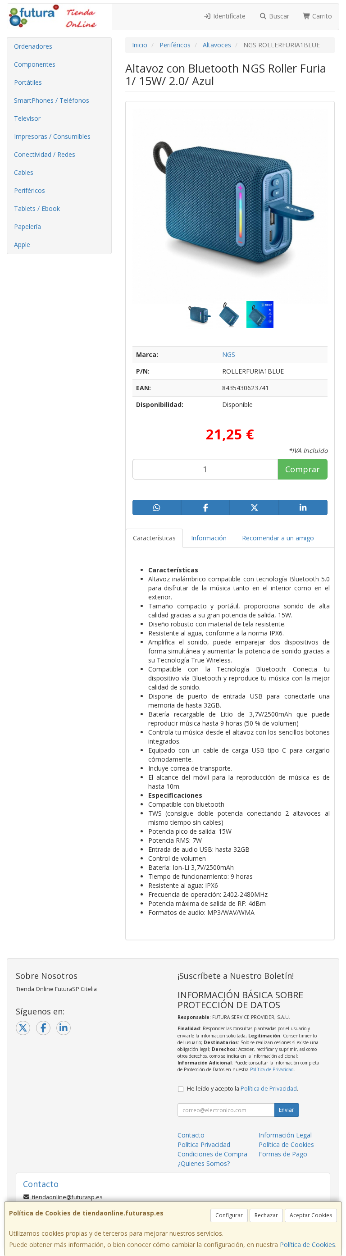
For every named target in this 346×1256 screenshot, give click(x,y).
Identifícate (228, 16)
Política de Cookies (307, 1244)
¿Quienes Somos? (204, 1163)
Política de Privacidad (272, 1069)
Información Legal (285, 1135)
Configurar (229, 1215)
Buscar (278, 16)
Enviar (286, 1110)
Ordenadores (33, 46)
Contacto (191, 1135)
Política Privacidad (204, 1144)
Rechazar (266, 1215)
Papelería (27, 226)
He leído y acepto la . (242, 1088)
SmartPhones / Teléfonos (51, 100)
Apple (22, 244)
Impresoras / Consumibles (52, 136)
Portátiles (28, 82)
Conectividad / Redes (44, 154)
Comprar (302, 469)
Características (154, 538)
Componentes (34, 64)
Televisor (27, 118)
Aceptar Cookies (311, 1215)
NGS (228, 354)
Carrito (321, 16)
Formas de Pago (283, 1154)
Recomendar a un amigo (278, 538)
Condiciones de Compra (212, 1154)
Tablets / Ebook (37, 208)
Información (209, 538)
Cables (23, 172)
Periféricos (29, 190)
